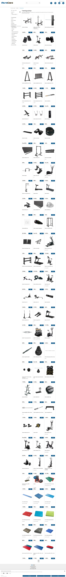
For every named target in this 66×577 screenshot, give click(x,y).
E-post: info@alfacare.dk (33, 568)
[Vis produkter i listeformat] (19, 12)
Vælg (30, 50)
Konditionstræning (14, 36)
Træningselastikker (14, 40)
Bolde (12, 30)
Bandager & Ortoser (13, 24)
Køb (30, 32)
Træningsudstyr (13, 26)
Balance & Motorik (14, 27)
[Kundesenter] (55, 3)
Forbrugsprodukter (13, 17)
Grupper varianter (14, 10)
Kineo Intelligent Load (14, 33)
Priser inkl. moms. (62, 1)
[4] (38, 560)
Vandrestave (13, 43)
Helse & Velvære (13, 20)
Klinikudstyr (12, 23)
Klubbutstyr (13, 34)
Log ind (59, 3)
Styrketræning (13, 39)
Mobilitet (13, 37)
